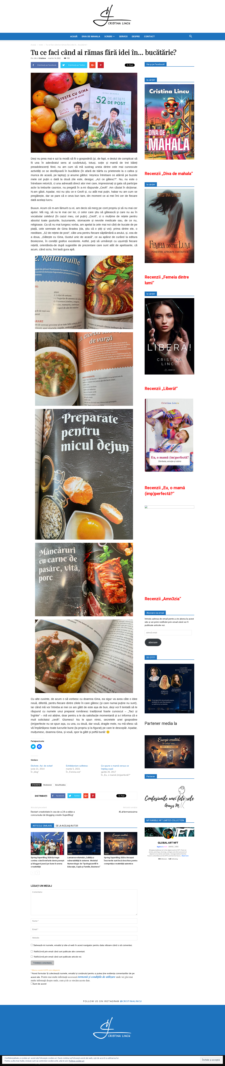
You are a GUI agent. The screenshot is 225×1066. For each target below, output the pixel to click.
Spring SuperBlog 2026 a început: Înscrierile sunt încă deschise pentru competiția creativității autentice (120, 860)
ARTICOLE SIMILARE (42, 826)
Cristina (42, 58)
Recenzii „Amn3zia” (163, 598)
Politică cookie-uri (76, 1061)
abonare (153, 642)
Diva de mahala (91, 36)
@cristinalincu (131, 1001)
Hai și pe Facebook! (155, 64)
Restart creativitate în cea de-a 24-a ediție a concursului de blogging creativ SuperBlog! (53, 813)
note (33, 854)
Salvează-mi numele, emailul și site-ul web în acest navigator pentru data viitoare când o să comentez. (83, 945)
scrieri (108, 36)
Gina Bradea (60, 785)
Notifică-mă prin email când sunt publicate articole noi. (58, 957)
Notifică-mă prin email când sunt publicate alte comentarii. (59, 951)
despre (136, 36)
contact (149, 36)
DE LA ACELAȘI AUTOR (67, 826)
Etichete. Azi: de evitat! (42, 766)
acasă (73, 36)
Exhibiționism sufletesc (77, 766)
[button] (190, 36)
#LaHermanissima (128, 811)
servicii (123, 36)
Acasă (33, 44)
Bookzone (47, 785)
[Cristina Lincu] (112, 16)
